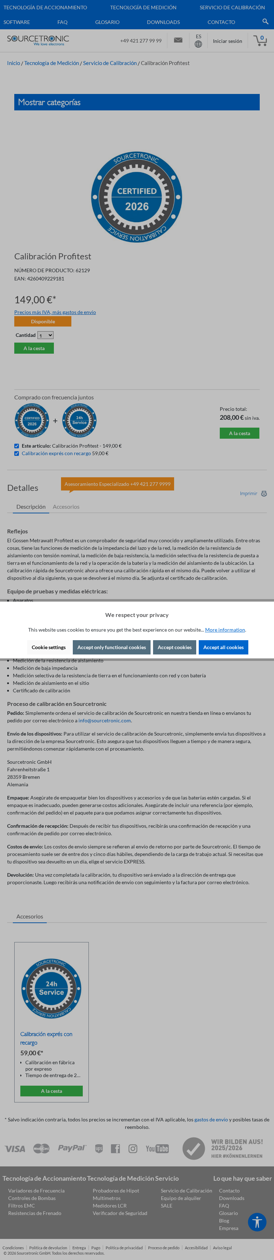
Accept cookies (175, 647)
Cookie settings (49, 647)
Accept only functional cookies (111, 647)
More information (225, 630)
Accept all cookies (223, 647)
